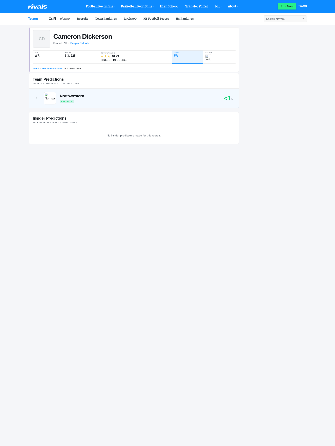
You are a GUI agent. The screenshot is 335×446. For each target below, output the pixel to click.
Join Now (287, 6)
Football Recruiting (100, 6)
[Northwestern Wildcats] (208, 57)
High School (169, 6)
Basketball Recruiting (136, 6)
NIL (217, 6)
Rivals (36, 68)
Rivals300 (130, 18)
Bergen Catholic (80, 43)
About (232, 6)
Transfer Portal (196, 6)
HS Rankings (185, 18)
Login (303, 6)
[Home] (37, 6)
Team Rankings (106, 18)
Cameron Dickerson (52, 68)
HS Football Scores (156, 18)
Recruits (82, 18)
